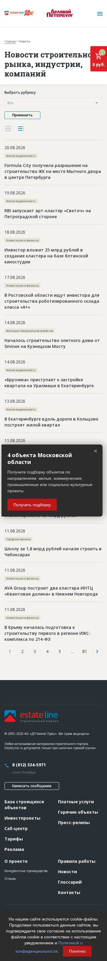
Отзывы (10, 878)
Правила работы (76, 861)
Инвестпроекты (22, 818)
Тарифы (13, 839)
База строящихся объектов (24, 804)
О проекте (16, 861)
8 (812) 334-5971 (29, 765)
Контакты (69, 892)
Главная (10, 41)
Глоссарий (70, 882)
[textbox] (53, 103)
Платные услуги (76, 801)
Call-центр (16, 828)
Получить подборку (32, 504)
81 (84, 651)
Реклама (14, 849)
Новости (67, 871)
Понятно (77, 951)
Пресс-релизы (74, 822)
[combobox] (53, 103)
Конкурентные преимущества (26, 871)
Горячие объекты (78, 812)
